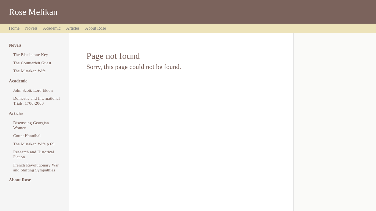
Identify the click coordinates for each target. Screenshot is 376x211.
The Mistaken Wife (29, 70)
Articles (73, 28)
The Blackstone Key (30, 54)
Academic (52, 28)
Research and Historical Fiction (33, 154)
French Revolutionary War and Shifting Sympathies (36, 167)
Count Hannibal (26, 135)
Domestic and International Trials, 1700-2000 (36, 101)
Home (14, 28)
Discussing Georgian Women (31, 125)
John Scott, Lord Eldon (33, 90)
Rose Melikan (33, 12)
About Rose (95, 28)
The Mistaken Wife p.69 (34, 143)
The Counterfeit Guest (32, 62)
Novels (31, 28)
